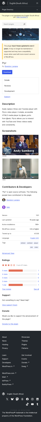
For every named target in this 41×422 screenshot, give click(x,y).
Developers (6, 362)
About (4, 337)
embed (23, 243)
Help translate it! (22, 17)
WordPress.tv (8, 366)
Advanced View (8, 253)
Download (7, 72)
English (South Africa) (15, 394)
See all (36, 289)
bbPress (6, 381)
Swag (25, 366)
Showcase (26, 337)
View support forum (9, 305)
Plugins (24, 344)
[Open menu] (37, 3)
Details (7, 80)
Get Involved (27, 355)
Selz (8, 207)
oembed (29, 243)
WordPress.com (9, 373)
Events (24, 359)
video (36, 247)
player (36, 243)
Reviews (7, 86)
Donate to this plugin (10, 324)
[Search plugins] (24, 24)
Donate (25, 362)
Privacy (5, 348)
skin (31, 247)
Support (7, 97)
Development (9, 91)
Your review (6, 289)
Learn (4, 355)
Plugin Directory (7, 9)
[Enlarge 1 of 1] (36, 137)
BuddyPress (8, 384)
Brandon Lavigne (11, 66)
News (4, 341)
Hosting (5, 344)
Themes (25, 341)
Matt (5, 377)
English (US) (34, 238)
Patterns (25, 348)
